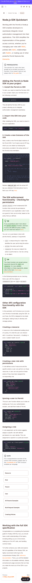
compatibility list (11, 462)
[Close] (31, 2)
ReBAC (8, 53)
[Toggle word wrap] (24, 155)
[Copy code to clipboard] (27, 100)
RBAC (23, 47)
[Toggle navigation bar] (2, 6)
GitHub (19, 1)
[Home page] (3, 13)
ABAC (14, 50)
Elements (5, 59)
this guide (16, 73)
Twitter (15, 3)
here (15, 190)
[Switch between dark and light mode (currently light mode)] (29, 6)
